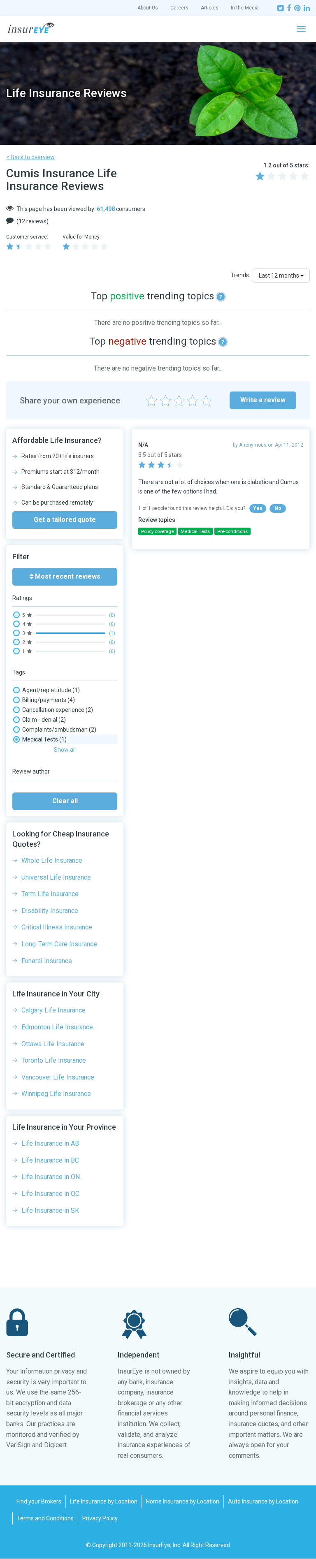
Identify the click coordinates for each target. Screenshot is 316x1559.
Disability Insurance (49, 911)
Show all (65, 749)
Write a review (263, 400)
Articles (209, 8)
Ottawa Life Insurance (52, 1044)
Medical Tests (44, 739)
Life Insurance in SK (50, 1210)
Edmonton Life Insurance (57, 1027)
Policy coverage (157, 531)
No (277, 508)
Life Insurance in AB (50, 1143)
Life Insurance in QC (50, 1194)
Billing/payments (48, 700)
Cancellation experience (57, 710)
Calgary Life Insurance (53, 1010)
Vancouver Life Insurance (57, 1077)
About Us (147, 8)
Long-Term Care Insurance (59, 944)
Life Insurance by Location (103, 1501)
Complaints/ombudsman (59, 729)
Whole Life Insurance (51, 860)
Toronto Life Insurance (53, 1060)
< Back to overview (30, 157)
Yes (258, 508)
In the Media (245, 8)
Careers (179, 8)
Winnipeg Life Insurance (56, 1094)
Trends (240, 275)
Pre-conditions (232, 531)
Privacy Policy (100, 1518)
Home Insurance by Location (182, 1501)
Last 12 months (279, 275)
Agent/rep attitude (51, 690)
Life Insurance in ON (50, 1177)
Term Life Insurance (50, 894)
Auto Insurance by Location (263, 1501)
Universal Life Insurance (56, 877)
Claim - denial (44, 719)
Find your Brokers (38, 1501)
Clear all (65, 801)
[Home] (31, 28)
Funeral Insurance (46, 961)
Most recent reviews (66, 576)
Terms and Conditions (45, 1518)
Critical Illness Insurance (56, 927)
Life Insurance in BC (50, 1160)
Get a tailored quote (65, 520)
